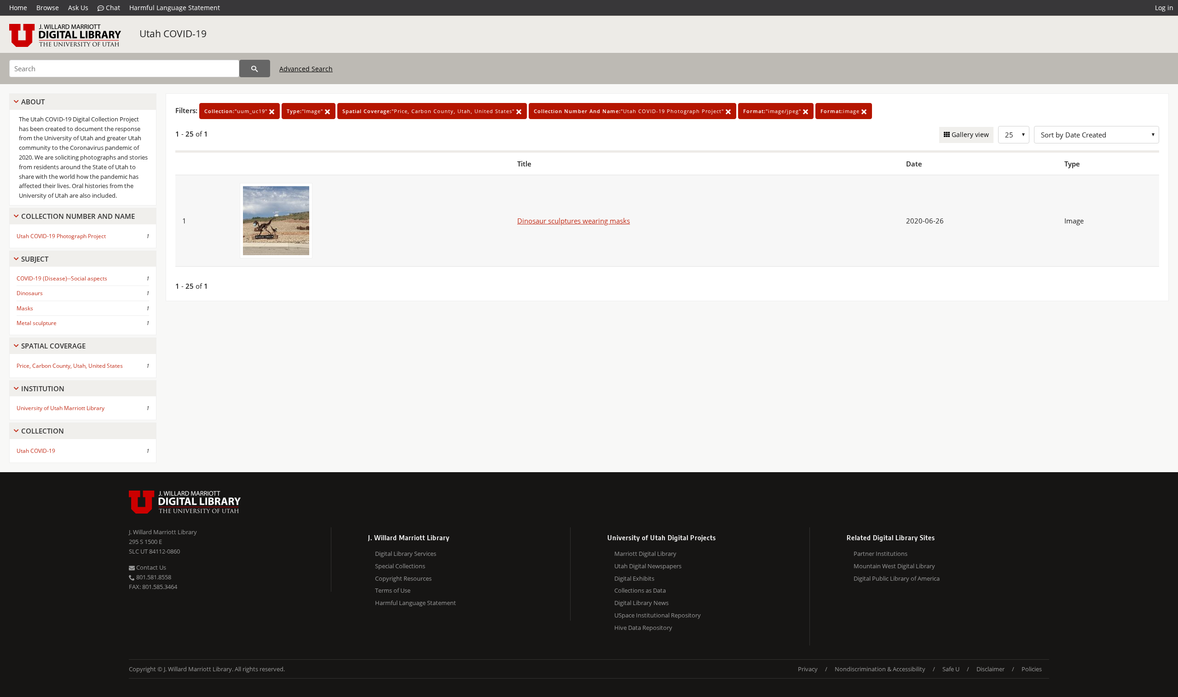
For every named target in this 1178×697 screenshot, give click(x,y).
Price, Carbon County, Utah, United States (70, 366)
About (33, 101)
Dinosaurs (30, 293)
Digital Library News (641, 603)
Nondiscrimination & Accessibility (880, 669)
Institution (42, 388)
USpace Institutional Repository (657, 615)
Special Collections (400, 566)
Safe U (950, 669)
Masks (25, 308)
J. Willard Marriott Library (163, 532)
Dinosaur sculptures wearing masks (573, 220)
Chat (112, 7)
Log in (1164, 7)
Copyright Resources (403, 578)
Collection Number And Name (78, 216)
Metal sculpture (37, 323)
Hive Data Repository (643, 627)
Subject (34, 258)
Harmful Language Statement (174, 7)
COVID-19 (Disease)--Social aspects (62, 278)
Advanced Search (306, 68)
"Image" (306, 111)
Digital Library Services (405, 553)
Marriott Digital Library (645, 553)
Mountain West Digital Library (894, 566)
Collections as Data (640, 590)
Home (18, 7)
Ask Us (78, 7)
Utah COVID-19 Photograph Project (61, 236)
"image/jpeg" (773, 111)
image (840, 111)
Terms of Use (392, 590)
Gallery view (969, 134)
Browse (47, 7)
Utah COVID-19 (173, 33)
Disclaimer (990, 669)
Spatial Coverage (53, 345)
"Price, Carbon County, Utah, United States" (429, 111)
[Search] (254, 68)
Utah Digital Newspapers (647, 566)
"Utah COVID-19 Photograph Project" (630, 111)
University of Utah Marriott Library (60, 408)
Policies (1032, 669)
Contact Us (150, 567)
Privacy (808, 669)
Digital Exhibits (634, 578)
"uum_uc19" (236, 111)
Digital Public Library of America (897, 578)
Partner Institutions (880, 553)
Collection (42, 430)
